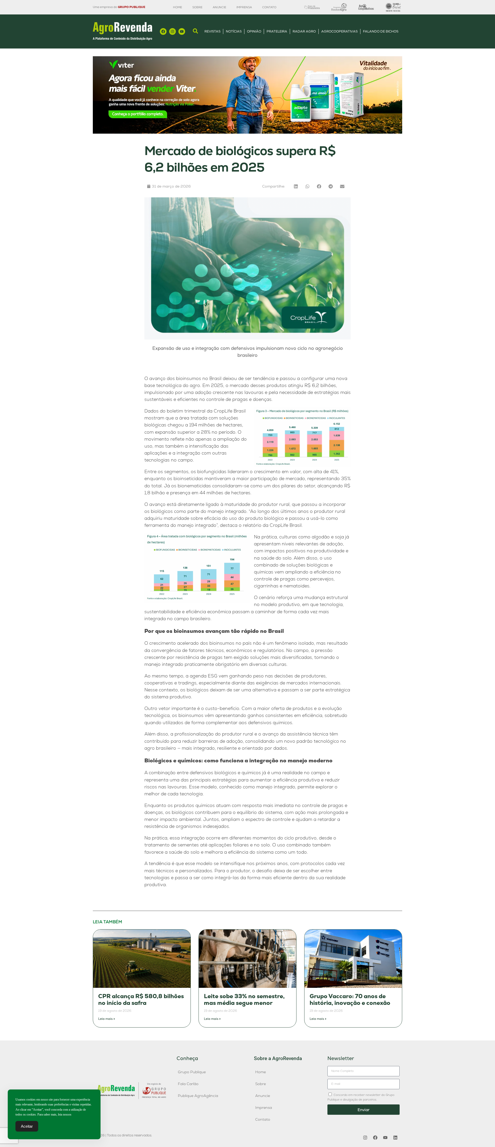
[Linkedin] (395, 1137)
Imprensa (244, 7)
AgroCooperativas (339, 31)
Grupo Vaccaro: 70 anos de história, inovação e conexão (350, 999)
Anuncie (219, 7)
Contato (269, 7)
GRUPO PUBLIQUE (131, 7)
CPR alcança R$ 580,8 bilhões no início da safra (141, 999)
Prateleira (277, 31)
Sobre (197, 7)
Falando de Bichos (380, 31)
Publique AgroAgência (198, 1095)
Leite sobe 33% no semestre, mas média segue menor (244, 999)
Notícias (234, 31)
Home (177, 7)
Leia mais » (106, 1019)
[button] (296, 186)
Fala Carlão (188, 1083)
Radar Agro (304, 31)
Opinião (254, 31)
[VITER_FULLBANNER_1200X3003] (247, 132)
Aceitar (27, 1126)
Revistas (212, 31)
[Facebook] (163, 31)
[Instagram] (172, 31)
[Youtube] (181, 31)
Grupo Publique (192, 1072)
